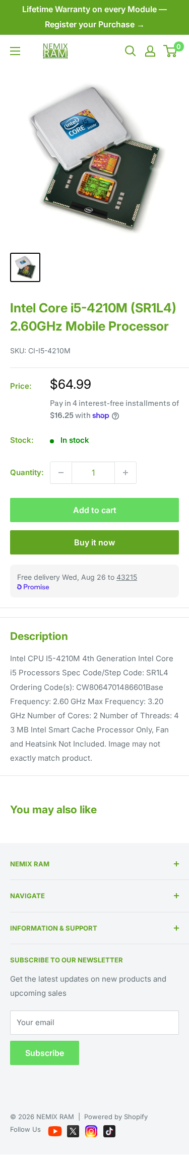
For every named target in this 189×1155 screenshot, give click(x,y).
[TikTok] (109, 1129)
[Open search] (130, 51)
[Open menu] (15, 51)
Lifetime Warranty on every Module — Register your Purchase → (94, 16)
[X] (74, 1129)
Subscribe (44, 1053)
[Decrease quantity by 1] (61, 472)
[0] (170, 51)
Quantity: (27, 472)
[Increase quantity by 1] (125, 472)
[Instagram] (92, 1129)
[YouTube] (56, 1129)
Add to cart (94, 510)
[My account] (150, 51)
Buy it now (94, 542)
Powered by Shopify (116, 1117)
